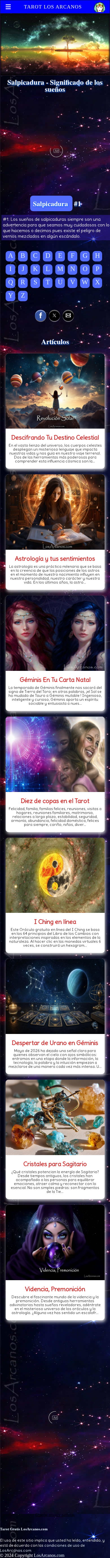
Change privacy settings (55, 1515)
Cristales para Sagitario (55, 1164)
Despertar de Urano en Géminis (55, 1043)
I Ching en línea (55, 922)
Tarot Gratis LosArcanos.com (24, 1529)
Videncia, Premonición (55, 1289)
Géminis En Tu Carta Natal (55, 680)
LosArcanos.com (49, 1555)
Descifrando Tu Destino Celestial (55, 437)
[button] (40, 315)
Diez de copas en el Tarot (55, 801)
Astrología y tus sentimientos (55, 558)
